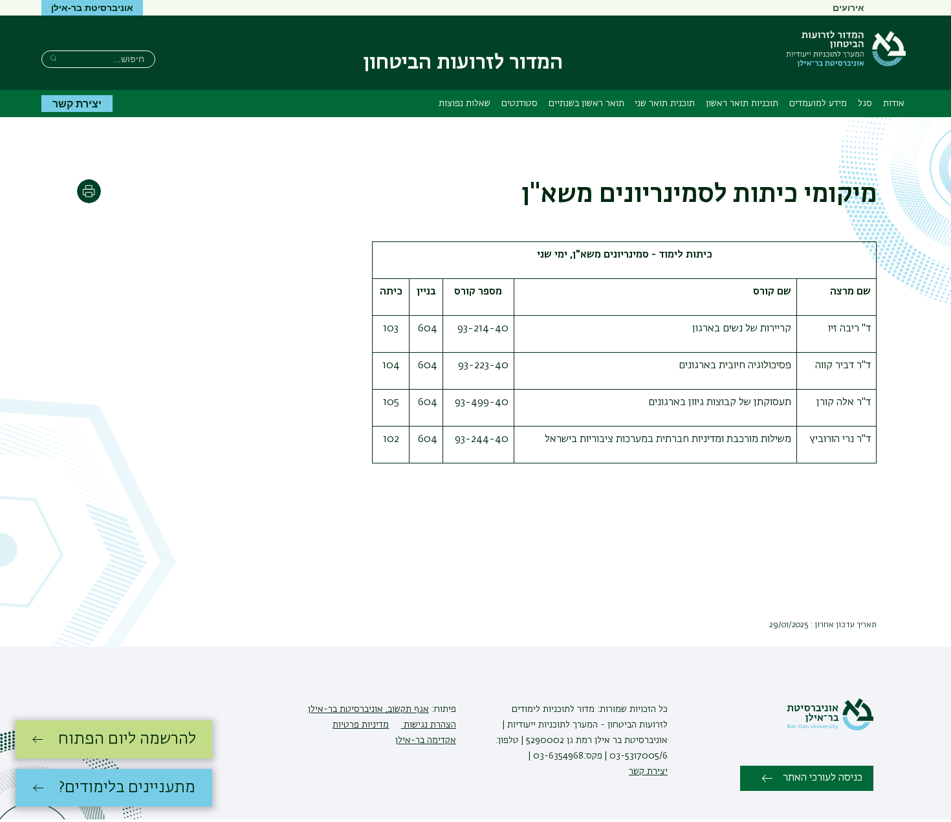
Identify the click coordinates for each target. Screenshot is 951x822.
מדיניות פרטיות (361, 724)
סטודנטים (519, 103)
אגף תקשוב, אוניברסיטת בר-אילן (368, 709)
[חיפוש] (53, 58)
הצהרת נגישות (428, 724)
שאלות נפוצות (464, 103)
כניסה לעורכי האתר (822, 778)
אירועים (848, 7)
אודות (893, 103)
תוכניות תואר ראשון (742, 103)
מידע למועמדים (818, 103)
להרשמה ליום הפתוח (127, 739)
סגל (865, 103)
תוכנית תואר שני (665, 103)
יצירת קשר (77, 103)
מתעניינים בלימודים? (127, 787)
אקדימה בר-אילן (425, 740)
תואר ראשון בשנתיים (586, 103)
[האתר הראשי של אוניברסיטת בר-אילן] (830, 728)
